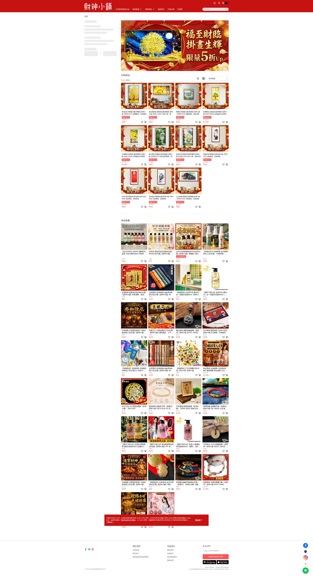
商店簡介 (136, 553)
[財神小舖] (98, 6)
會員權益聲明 (172, 557)
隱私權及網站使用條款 (141, 557)
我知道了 (198, 520)
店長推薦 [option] (211, 78)
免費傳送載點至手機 (215, 557)
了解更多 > (109, 522)
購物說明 (170, 550)
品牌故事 (136, 550)
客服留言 (170, 553)
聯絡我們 (170, 560)
